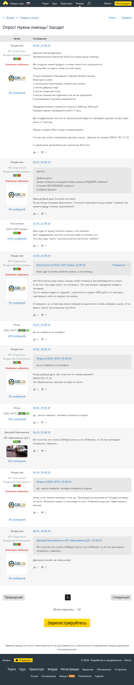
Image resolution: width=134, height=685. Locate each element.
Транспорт (66, 3)
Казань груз (17, 3)
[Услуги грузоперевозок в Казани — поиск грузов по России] (5, 3)
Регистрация (123, 3)
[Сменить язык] (28, 3)
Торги (45, 3)
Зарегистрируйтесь (67, 622)
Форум (80, 3)
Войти (107, 3)
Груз (54, 3)
